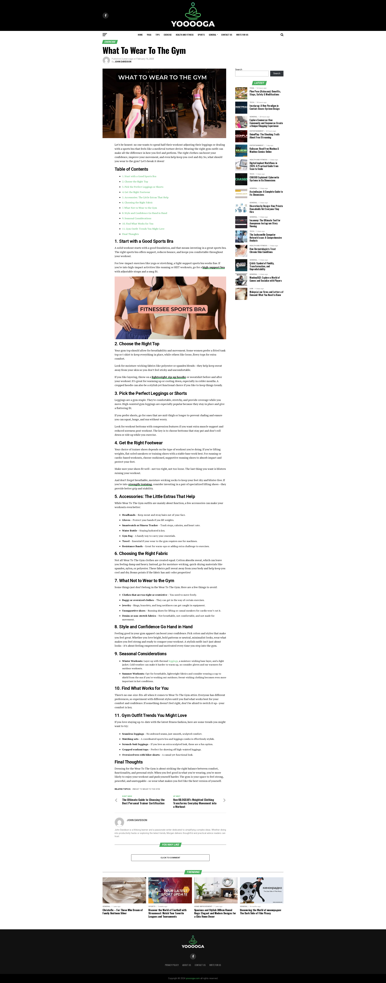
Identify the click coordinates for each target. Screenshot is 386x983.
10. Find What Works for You (137, 223)
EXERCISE (168, 34)
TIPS (157, 34)
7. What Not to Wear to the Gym (139, 207)
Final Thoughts (130, 234)
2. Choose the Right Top (135, 181)
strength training (140, 484)
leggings (173, 661)
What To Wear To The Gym (147, 789)
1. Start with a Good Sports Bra (139, 176)
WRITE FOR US (242, 34)
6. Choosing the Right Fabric (137, 202)
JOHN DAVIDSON (123, 61)
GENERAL (212, 34)
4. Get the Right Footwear (136, 192)
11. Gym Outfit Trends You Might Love (143, 228)
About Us (186, 965)
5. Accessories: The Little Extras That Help (145, 197)
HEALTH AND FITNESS (184, 34)
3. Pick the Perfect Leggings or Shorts (142, 186)
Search (238, 69)
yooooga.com (193, 978)
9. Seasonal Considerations (136, 218)
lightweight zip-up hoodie (169, 377)
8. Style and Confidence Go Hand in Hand (144, 213)
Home (140, 34)
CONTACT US (226, 34)
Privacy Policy (172, 965)
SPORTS (201, 34)
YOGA (149, 34)
